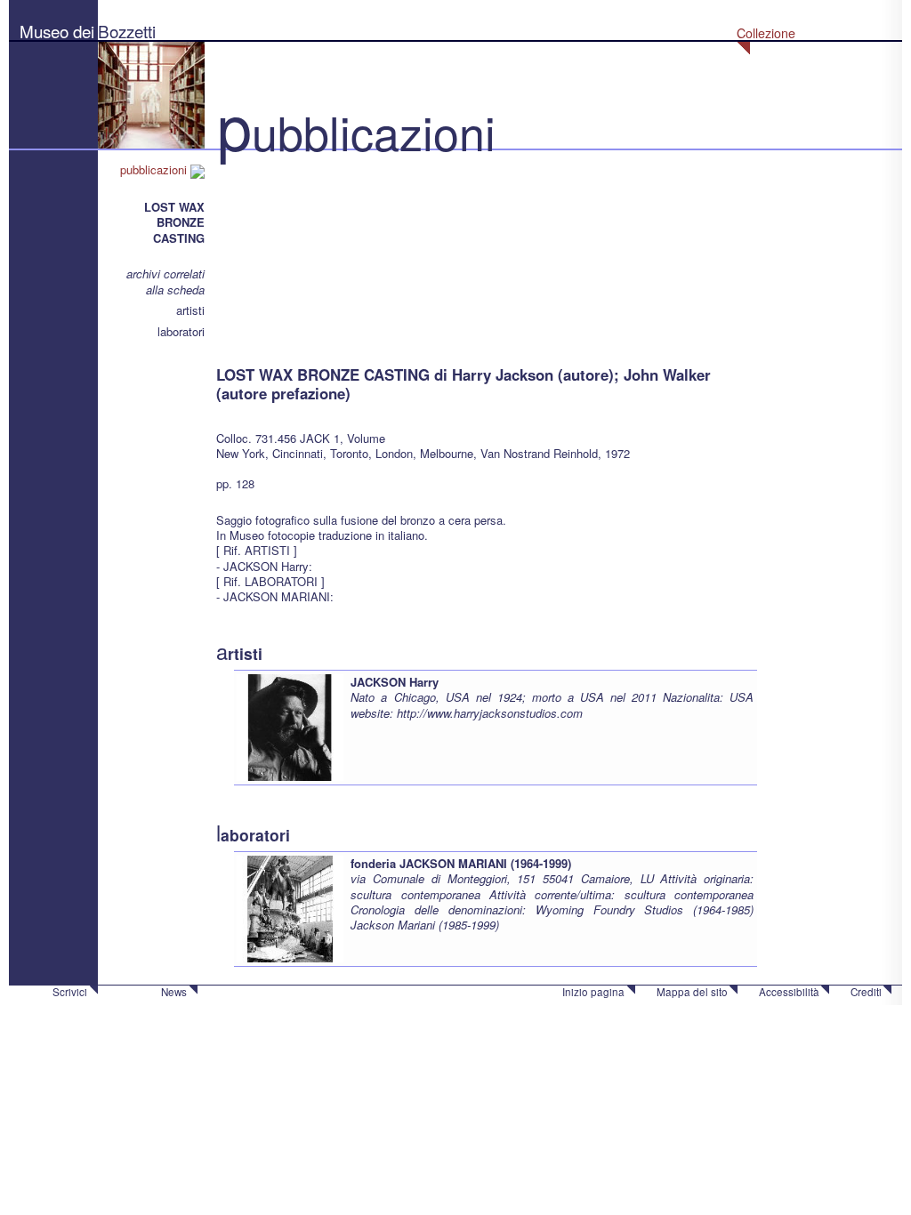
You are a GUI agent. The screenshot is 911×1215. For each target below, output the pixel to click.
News (174, 992)
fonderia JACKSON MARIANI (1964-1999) (461, 863)
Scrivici (69, 992)
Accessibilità (789, 992)
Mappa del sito (692, 992)
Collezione (766, 33)
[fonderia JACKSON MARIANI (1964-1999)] (290, 907)
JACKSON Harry (395, 681)
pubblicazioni (155, 169)
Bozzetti (127, 31)
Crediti (866, 992)
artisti (190, 310)
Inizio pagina (593, 992)
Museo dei (57, 31)
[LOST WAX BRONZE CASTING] (305, 248)
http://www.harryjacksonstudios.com (490, 712)
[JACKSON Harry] (290, 726)
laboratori (181, 331)
